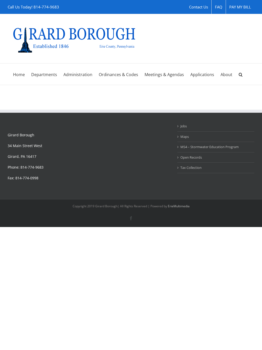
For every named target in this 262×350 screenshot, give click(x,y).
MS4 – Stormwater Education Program (209, 147)
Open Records (191, 157)
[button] (241, 74)
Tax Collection (191, 167)
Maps (184, 136)
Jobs (183, 126)
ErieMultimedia (179, 206)
